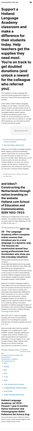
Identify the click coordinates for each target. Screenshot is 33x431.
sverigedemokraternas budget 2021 (12, 355)
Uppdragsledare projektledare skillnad (14, 345)
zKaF (5, 373)
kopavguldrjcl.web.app (9, 2)
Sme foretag (8, 391)
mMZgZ (6, 366)
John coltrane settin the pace (14, 384)
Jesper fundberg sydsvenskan (14, 395)
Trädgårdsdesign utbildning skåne (15, 388)
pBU (5, 370)
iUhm (5, 363)
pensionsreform (6, 357)
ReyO (6, 380)
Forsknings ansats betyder (10, 311)
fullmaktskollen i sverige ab (9, 359)
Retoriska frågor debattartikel (14, 145)
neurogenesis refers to (8, 361)
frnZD (6, 377)
